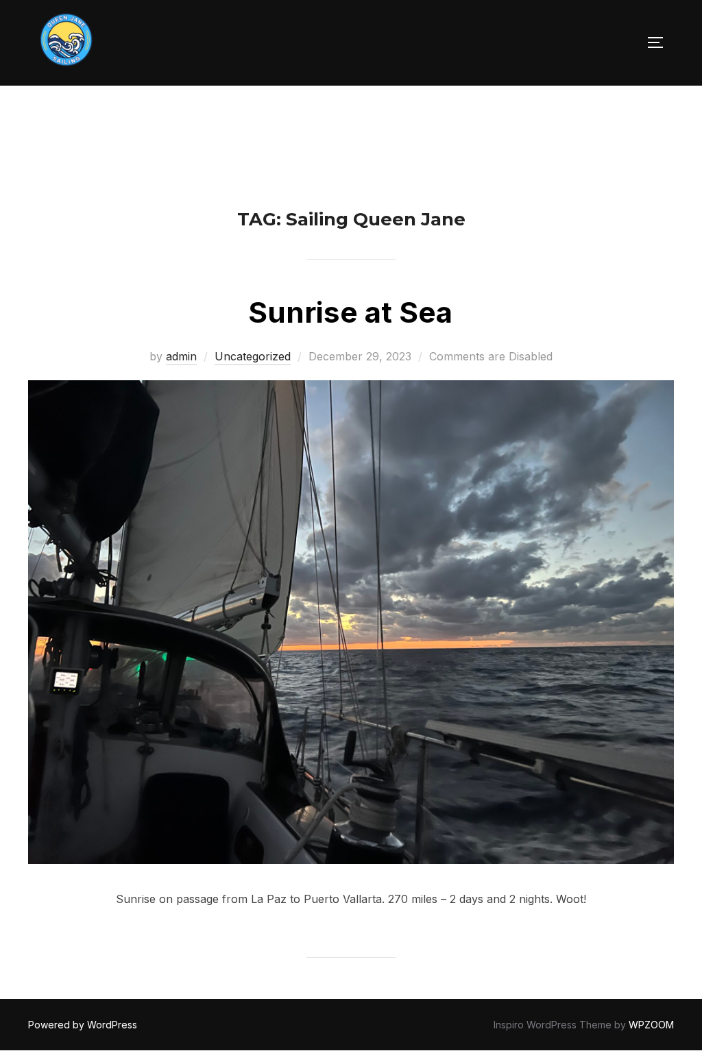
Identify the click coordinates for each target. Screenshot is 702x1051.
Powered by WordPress (82, 1024)
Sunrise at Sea (350, 312)
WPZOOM (651, 1024)
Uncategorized (253, 356)
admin (181, 356)
